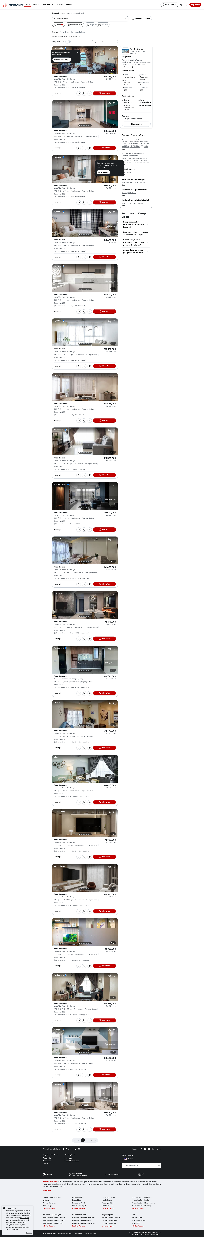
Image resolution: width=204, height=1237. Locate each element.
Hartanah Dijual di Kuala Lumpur (54, 1217)
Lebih (68, 5)
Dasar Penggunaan (49, 1233)
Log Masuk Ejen (137, 1217)
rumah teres (132, 145)
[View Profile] (60, 48)
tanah (146, 147)
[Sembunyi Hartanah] (109, 48)
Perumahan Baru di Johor (141, 1200)
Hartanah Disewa (108, 1197)
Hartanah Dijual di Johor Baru (53, 1223)
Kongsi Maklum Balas (72, 1161)
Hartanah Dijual (78, 1197)
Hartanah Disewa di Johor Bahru (83, 1223)
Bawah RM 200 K (127, 182)
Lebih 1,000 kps (138, 203)
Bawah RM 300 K (140, 182)
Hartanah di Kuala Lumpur (111, 1217)
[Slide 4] (84, 125)
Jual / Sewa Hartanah (139, 1220)
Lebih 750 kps (126, 203)
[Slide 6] (88, 125)
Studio (124, 193)
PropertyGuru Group (51, 1155)
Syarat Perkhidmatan (65, 1233)
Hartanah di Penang (109, 1223)
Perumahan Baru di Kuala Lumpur (143, 1203)
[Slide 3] (83, 125)
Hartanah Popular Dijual (52, 1215)
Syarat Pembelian (91, 1233)
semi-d (132, 147)
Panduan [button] (59, 5)
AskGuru (46, 1200)
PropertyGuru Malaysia (52, 1197)
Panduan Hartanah (49, 1203)
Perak (129, 172)
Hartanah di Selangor (109, 1220)
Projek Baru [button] (46, 5)
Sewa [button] (35, 5)
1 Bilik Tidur (132, 193)
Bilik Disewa (106, 1206)
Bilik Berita (68, 1158)
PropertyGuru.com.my (50, 1182)
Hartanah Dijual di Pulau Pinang (53, 1220)
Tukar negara (127, 1155)
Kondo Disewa (107, 1200)
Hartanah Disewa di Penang (81, 1220)
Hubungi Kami (70, 1155)
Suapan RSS (136, 1223)
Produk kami (47, 1161)
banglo (137, 147)
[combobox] (90, 18)
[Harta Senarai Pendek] (114, 48)
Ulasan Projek (47, 1206)
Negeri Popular (107, 1215)
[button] (55, 32)
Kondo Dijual (76, 1200)
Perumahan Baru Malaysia (142, 1197)
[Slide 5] (86, 125)
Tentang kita (47, 1158)
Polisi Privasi (24, 1218)
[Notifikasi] (186, 5)
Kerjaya (45, 1163)
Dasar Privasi (78, 1233)
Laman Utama (58, 13)
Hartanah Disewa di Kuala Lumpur (84, 1217)
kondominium (142, 145)
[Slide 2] (81, 125)
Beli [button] (27, 5)
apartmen (125, 147)
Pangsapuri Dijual (78, 1203)
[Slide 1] (79, 125)
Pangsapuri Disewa (108, 1203)
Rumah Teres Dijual (79, 1206)
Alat (133, 1215)
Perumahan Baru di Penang (141, 1206)
